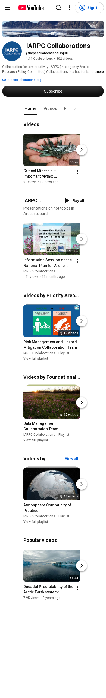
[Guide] (7, 7)
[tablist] (53, 108)
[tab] (30, 108)
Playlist (63, 353)
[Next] (81, 149)
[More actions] (77, 171)
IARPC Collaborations (39, 271)
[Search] (58, 7)
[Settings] (69, 7)
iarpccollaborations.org (23, 80)
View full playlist (35, 358)
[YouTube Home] (31, 7)
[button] (74, 108)
